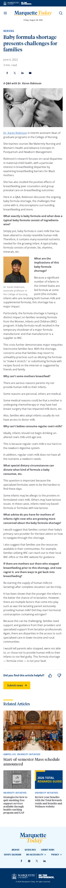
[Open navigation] (5, 13)
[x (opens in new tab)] (37, 861)
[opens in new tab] (17, 3)
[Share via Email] (30, 73)
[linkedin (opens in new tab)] (44, 861)
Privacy (55, 854)
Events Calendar (12, 854)
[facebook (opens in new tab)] (21, 861)
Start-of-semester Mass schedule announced (31, 761)
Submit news (15, 685)
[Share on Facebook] (7, 73)
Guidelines (30, 849)
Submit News (47, 849)
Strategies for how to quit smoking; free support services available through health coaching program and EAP (15, 804)
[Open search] (61, 13)
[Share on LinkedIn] (22, 73)
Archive (16, 849)
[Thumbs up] (50, 675)
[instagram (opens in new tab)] (29, 861)
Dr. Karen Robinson (15, 133)
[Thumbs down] (59, 675)
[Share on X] (15, 73)
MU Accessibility (34, 854)
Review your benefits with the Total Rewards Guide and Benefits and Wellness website (48, 801)
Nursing (8, 31)
